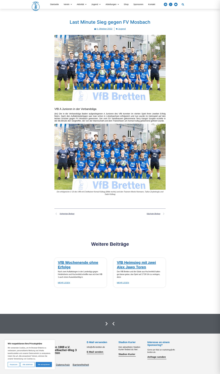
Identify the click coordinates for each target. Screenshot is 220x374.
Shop (126, 4)
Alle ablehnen (28, 364)
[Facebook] (165, 4)
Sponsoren (138, 4)
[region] (30, 354)
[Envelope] (175, 4)
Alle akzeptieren (44, 364)
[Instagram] (170, 4)
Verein (66, 4)
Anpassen (13, 364)
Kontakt (151, 4)
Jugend (94, 4)
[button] (113, 323)
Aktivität (80, 4)
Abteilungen (111, 4)
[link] (183, 4)
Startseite (54, 4)
